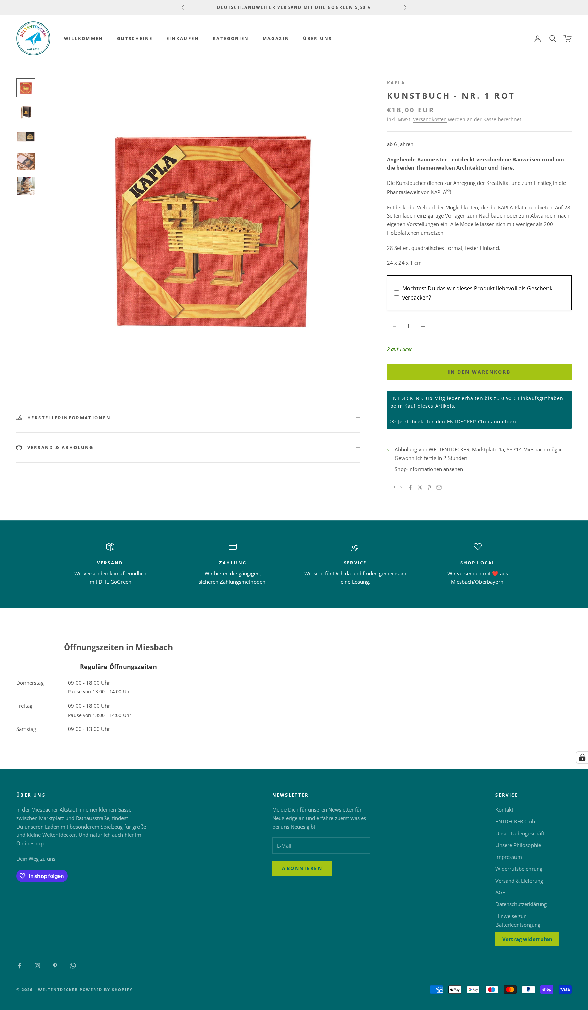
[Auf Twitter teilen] (420, 487)
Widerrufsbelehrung (518, 868)
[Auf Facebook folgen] (19, 965)
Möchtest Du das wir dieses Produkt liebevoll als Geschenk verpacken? (477, 293)
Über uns (317, 38)
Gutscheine (135, 38)
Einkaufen (182, 38)
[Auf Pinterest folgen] (55, 965)
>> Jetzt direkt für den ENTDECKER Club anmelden (453, 421)
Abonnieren (302, 868)
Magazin (276, 38)
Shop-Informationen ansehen (429, 469)
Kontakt (504, 809)
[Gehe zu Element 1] (25, 87)
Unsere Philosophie (518, 844)
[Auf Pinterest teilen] (429, 487)
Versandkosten (430, 119)
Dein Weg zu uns (35, 858)
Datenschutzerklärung (521, 904)
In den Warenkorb (479, 372)
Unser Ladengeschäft (519, 833)
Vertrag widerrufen (527, 938)
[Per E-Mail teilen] (439, 487)
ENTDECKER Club (515, 821)
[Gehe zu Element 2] (25, 112)
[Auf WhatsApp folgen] (72, 965)
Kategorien (231, 38)
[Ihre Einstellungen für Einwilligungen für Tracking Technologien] (582, 757)
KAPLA (396, 83)
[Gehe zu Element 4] (25, 161)
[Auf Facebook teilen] (410, 487)
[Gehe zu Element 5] (25, 185)
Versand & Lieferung (519, 880)
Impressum (508, 856)
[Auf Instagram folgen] (37, 965)
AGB (500, 892)
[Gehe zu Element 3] (25, 136)
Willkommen (83, 38)
